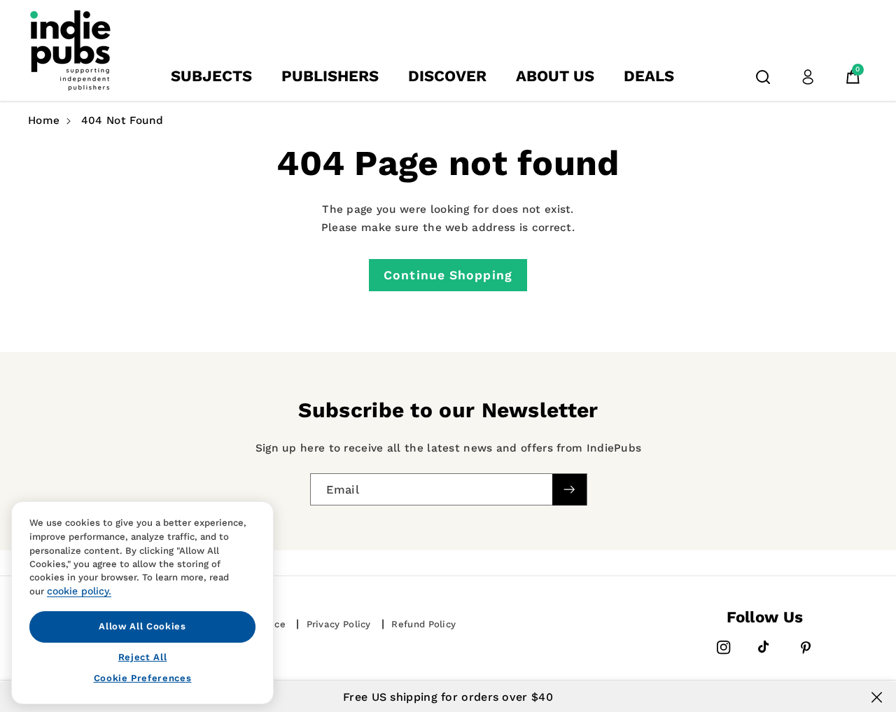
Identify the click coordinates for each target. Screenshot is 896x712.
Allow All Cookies (142, 626)
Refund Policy (423, 624)
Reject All (142, 656)
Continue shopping (448, 275)
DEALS (649, 76)
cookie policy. (79, 590)
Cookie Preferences (143, 678)
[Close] (876, 697)
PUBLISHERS (330, 76)
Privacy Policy (339, 624)
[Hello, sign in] (807, 77)
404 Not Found (122, 120)
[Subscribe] (569, 489)
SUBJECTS (211, 76)
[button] (763, 77)
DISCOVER (447, 76)
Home (43, 120)
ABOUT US (555, 76)
